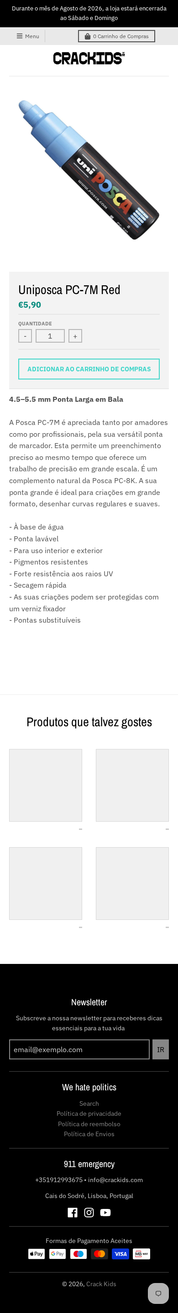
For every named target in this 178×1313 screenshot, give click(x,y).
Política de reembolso (89, 1124)
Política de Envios (89, 1134)
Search (89, 1103)
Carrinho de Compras (121, 36)
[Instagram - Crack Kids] (89, 1212)
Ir (160, 1049)
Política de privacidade (89, 1113)
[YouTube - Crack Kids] (105, 1212)
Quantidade (35, 323)
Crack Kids (101, 1284)
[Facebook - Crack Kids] (72, 1212)
